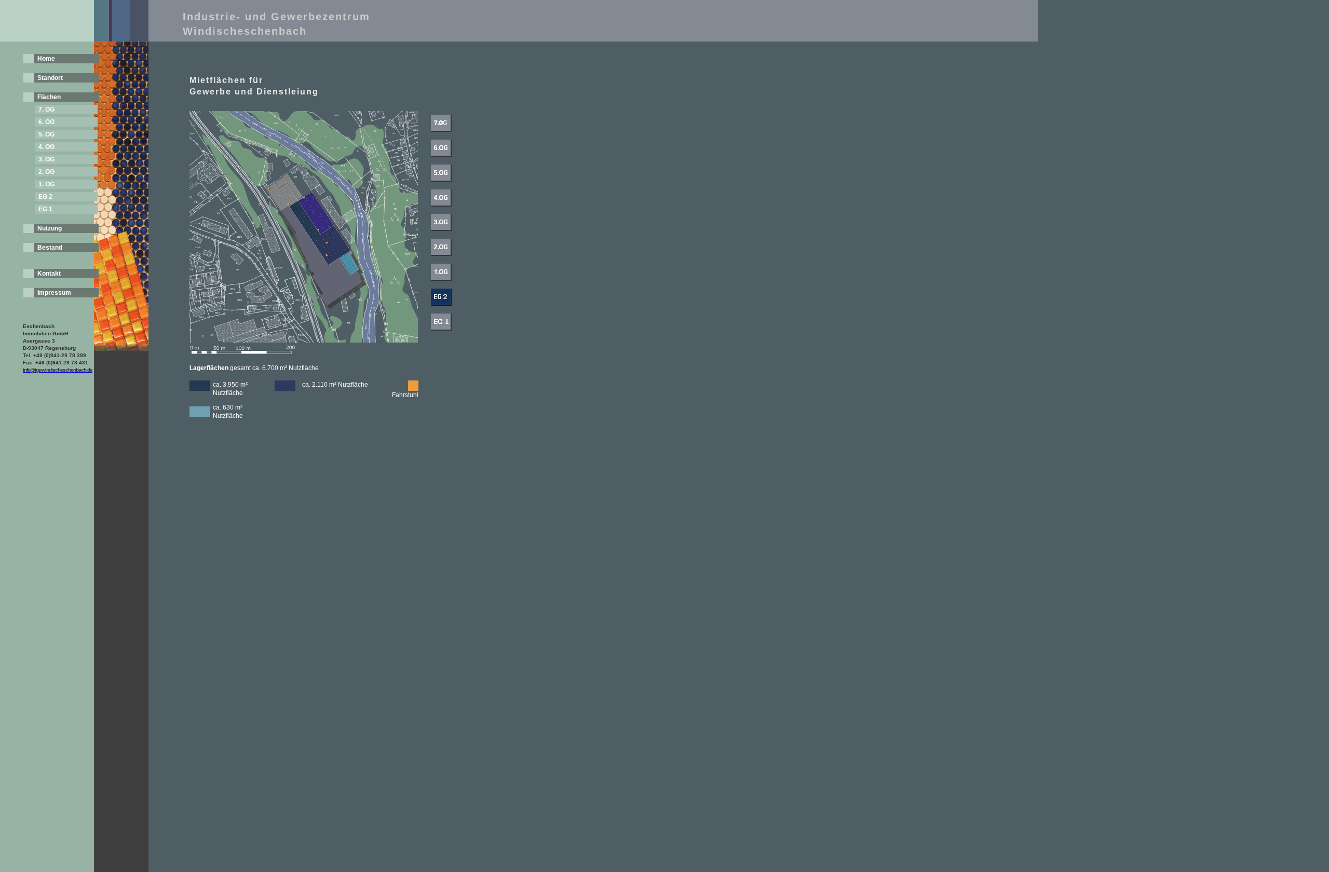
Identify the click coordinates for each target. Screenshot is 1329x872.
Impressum (54, 292)
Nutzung (49, 228)
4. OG (46, 147)
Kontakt (49, 273)
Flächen (49, 97)
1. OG (46, 184)
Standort (50, 77)
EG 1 (45, 209)
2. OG (46, 171)
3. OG (46, 159)
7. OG (46, 109)
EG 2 (45, 196)
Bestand (49, 247)
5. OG (46, 134)
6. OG (46, 122)
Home (46, 58)
